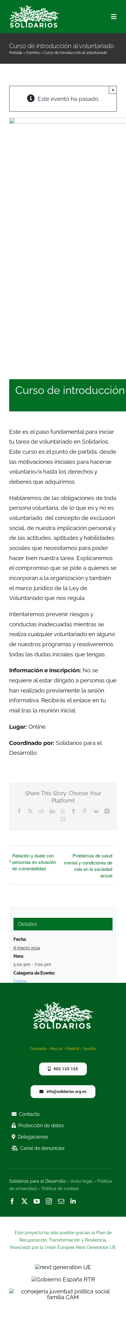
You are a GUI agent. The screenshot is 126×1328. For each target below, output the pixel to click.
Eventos (33, 53)
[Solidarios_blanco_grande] (34, 8)
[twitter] (24, 1201)
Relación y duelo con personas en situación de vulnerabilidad (34, 862)
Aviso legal (81, 1181)
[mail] (61, 1201)
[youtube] (37, 1201)
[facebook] (12, 1201)
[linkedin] (73, 1201)
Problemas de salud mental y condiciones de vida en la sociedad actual (88, 865)
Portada (15, 53)
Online (19, 981)
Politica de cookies (60, 1188)
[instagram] (49, 1201)
